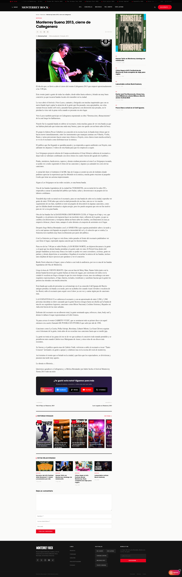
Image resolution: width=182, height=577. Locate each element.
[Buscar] (155, 7)
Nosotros (72, 550)
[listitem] (44, 433)
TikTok (75, 390)
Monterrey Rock (36, 7)
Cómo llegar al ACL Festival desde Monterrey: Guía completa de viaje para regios (83, 479)
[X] (41, 560)
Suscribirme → (133, 560)
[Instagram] (45, 560)
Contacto (72, 565)
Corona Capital (102, 555)
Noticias (42, 14)
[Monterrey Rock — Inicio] (51, 547)
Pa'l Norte (100, 551)
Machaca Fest (101, 560)
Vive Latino (110, 551)
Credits (144, 574)
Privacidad (132, 574)
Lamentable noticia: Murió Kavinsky (129, 84)
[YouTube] (49, 560)
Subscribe (72, 558)
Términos (139, 574)
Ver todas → (108, 416)
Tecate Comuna (101, 565)
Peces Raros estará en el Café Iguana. (130, 108)
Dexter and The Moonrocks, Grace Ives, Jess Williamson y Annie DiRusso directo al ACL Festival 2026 (130, 96)
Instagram (48, 390)
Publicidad (73, 554)
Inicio (37, 14)
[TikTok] (52, 560)
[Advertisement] (131, 142)
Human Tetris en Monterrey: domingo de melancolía (64, 477)
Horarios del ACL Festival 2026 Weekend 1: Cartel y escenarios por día (44, 477)
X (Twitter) (102, 390)
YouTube (88, 390)
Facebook (62, 390)
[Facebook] (37, 560)
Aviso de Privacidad (75, 561)
